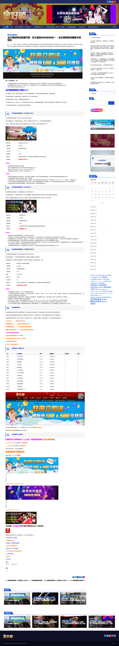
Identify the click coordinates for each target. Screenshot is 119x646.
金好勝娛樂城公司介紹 (38, 27)
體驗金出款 (69, 46)
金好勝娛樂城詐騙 (42, 46)
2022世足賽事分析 (94, 277)
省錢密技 (7, 598)
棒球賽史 (96, 291)
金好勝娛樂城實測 (28, 46)
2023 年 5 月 (93, 223)
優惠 (26, 285)
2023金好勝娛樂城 (24, 44)
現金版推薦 (70, 44)
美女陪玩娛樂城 (75, 44)
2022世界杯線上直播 (99, 275)
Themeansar (24, 643)
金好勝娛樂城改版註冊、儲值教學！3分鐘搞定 (55, 27)
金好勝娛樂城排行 (35, 46)
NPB (102, 281)
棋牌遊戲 (103, 289)
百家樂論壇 (92, 293)
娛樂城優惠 (36, 44)
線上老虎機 (110, 293)
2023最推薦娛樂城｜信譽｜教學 (12, 34)
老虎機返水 (100, 295)
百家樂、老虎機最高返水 (11, 545)
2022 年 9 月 (93, 249)
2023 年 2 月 (93, 233)
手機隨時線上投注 (10, 540)
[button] (3, 26)
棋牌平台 (99, 289)
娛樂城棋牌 (101, 287)
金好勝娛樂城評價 (50, 46)
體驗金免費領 (64, 46)
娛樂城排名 (41, 44)
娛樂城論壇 (56, 44)
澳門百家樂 (100, 291)
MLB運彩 (100, 281)
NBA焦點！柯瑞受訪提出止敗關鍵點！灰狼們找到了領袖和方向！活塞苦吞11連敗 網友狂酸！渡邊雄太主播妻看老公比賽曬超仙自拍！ (102, 54)
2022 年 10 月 (93, 246)
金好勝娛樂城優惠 (13, 46)
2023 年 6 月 (93, 220)
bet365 (99, 279)
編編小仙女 (8, 602)
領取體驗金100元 (23, 228)
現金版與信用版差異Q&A (93, 27)
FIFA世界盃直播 (105, 279)
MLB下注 (96, 281)
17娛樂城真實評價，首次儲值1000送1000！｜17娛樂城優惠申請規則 (24, 580)
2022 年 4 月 (93, 266)
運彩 (104, 297)
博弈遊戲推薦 (30, 44)
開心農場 (8, 559)
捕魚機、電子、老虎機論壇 (12, 548)
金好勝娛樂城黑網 (57, 46)
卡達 (98, 283)
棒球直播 (107, 289)
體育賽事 (104, 299)
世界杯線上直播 (107, 281)
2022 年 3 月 (93, 269)
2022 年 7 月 (93, 256)
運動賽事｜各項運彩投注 (47, 597)
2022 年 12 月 (93, 239)
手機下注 (60, 44)
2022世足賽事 (108, 275)
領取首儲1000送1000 (23, 159)
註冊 (11, 27)
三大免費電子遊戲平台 (12, 600)
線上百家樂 (106, 293)
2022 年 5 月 (93, 262)
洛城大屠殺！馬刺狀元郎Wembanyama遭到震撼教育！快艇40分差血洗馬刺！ (73, 600)
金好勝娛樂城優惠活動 (71, 27)
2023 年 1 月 (93, 236)
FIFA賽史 (92, 281)
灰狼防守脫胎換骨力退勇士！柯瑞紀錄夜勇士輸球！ (102, 65)
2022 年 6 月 (93, 259)
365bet (92, 275)
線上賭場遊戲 (9, 445)
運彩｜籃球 (53, 597)
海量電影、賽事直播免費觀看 (12, 543)
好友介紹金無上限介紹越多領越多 (13, 551)
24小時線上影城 (102, 140)
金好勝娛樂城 (11, 83)
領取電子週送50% (21, 285)
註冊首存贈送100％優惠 (11, 537)
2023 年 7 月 (93, 216)
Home (113, 643)
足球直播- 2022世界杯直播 (96, 297)
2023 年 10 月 (93, 213)
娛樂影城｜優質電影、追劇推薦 (76, 595)
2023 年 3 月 (93, 229)
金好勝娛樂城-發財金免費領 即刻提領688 (15, 483)
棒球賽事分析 (92, 291)
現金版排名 (65, 44)
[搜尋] (111, 103)
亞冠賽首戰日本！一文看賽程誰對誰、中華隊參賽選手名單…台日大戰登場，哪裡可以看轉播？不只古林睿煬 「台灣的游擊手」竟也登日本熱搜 (102, 60)
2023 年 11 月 (93, 210)
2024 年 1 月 (93, 206)
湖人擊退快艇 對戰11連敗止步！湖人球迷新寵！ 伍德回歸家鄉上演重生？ (44, 599)
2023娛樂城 (17, 44)
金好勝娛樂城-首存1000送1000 (12, 509)
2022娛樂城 (103, 277)
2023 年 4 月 (93, 226)
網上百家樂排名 (97, 293)
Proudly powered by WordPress (9, 643)
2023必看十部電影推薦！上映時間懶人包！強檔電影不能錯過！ (45, 622)
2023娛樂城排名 (10, 553)
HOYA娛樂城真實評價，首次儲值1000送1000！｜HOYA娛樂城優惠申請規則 (64, 580)
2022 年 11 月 (93, 243)
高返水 (73, 46)
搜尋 (91, 98)
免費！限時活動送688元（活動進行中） (23, 27)
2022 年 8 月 (93, 252)
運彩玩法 (108, 297)
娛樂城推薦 (45, 44)
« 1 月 (102, 203)
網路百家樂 (101, 293)
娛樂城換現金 (50, 44)
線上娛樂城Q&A (82, 27)
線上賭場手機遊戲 (10, 442)
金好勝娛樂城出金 (20, 46)
